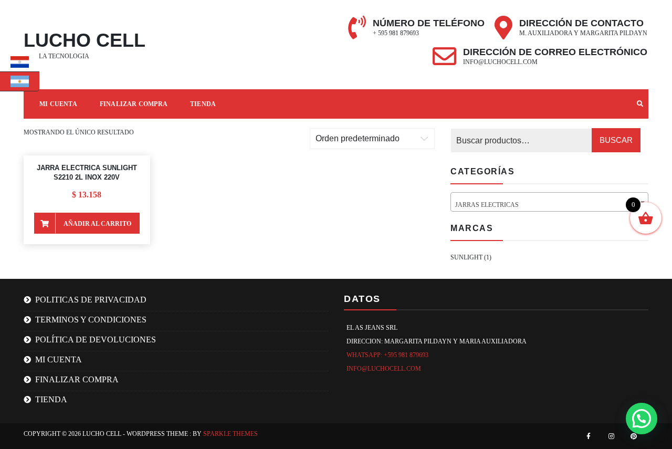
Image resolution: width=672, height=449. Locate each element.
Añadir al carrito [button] (97, 223)
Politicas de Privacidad (90, 299)
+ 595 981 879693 (396, 33)
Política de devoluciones (95, 339)
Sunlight (466, 257)
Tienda (203, 104)
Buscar (616, 139)
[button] (641, 418)
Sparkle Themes (230, 433)
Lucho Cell (84, 40)
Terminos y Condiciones (90, 319)
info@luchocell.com (500, 62)
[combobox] (549, 202)
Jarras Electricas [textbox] (546, 204)
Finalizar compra (133, 104)
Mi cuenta (58, 359)
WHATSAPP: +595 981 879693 (387, 355)
